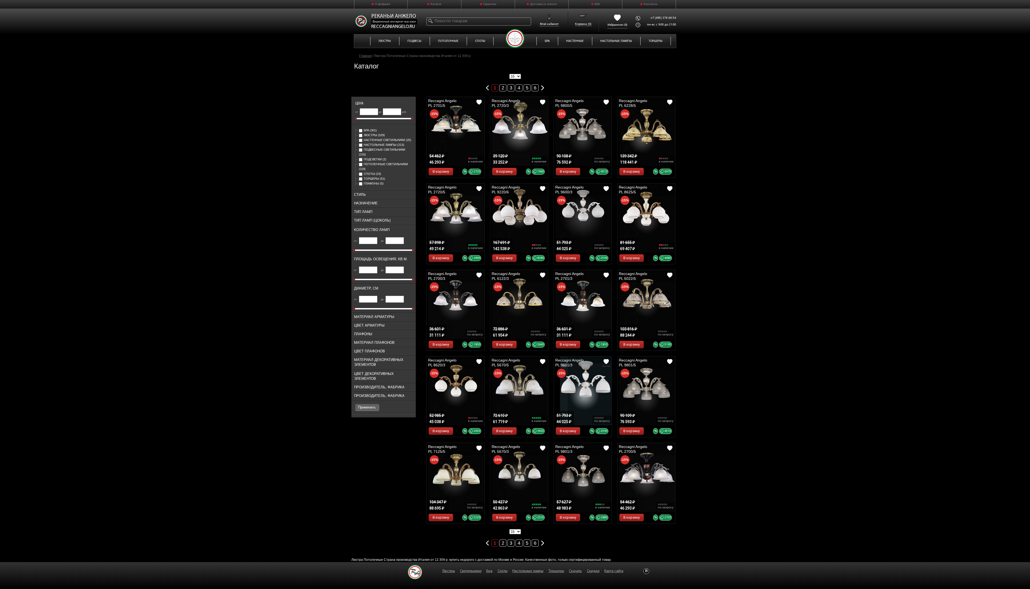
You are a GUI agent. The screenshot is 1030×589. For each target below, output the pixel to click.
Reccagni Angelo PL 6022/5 (633, 276)
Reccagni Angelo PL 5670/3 (506, 449)
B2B (597, 4)
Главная (365, 56)
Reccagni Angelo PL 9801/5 (633, 362)
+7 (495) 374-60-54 (663, 18)
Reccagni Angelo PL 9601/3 (569, 362)
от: (356, 241)
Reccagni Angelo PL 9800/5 (569, 103)
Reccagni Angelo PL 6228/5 (633, 103)
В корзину (441, 171)
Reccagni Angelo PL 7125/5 (442, 449)
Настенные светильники (387, 140)
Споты (372, 173)
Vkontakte (646, 571)
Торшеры (374, 178)
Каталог (436, 4)
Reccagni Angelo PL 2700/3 (442, 276)
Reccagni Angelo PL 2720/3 (506, 103)
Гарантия (489, 4)
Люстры (374, 135)
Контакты (650, 4)
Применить (367, 407)
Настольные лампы (384, 144)
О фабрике (382, 4)
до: (383, 241)
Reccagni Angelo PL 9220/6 (506, 189)
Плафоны (374, 183)
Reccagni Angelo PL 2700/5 (633, 449)
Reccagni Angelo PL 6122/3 (506, 276)
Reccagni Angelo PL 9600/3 (569, 189)
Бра (370, 130)
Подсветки (375, 159)
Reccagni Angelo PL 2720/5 (442, 189)
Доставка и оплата (543, 4)
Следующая (542, 87)
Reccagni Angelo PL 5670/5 (506, 362)
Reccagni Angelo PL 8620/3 (442, 362)
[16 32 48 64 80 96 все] (515, 76)
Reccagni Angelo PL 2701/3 (569, 276)
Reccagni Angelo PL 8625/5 (633, 189)
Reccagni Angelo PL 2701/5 (442, 103)
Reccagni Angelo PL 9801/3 (569, 449)
